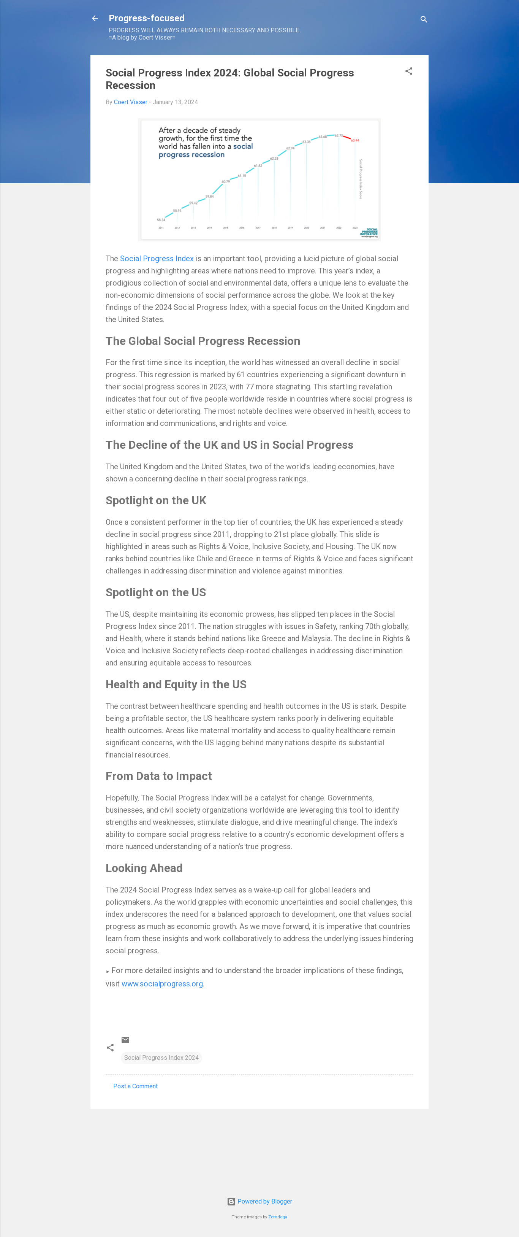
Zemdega (277, 1217)
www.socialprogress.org (162, 983)
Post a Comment (135, 1086)
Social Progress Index (157, 258)
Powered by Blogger (264, 1201)
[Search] (424, 20)
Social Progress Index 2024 (161, 1057)
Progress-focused (147, 18)
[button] (408, 72)
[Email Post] (125, 1042)
